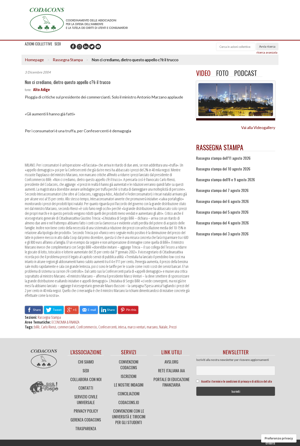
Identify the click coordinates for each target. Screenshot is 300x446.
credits (270, 443)
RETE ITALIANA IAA (171, 370)
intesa (122, 327)
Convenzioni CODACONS (128, 364)
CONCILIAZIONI (128, 393)
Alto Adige (41, 89)
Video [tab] (203, 73)
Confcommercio (86, 327)
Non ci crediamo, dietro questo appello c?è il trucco (67, 82)
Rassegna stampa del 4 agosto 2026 (222, 223)
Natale (163, 327)
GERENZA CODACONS (85, 420)
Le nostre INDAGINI (128, 385)
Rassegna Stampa (68, 59)
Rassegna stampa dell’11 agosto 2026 (223, 158)
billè (37, 327)
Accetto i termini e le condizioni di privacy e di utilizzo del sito (236, 381)
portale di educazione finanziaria (172, 382)
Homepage (34, 59)
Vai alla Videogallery (258, 127)
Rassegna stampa (219, 147)
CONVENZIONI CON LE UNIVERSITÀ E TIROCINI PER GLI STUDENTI (128, 416)
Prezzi (173, 327)
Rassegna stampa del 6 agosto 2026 (222, 201)
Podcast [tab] (245, 73)
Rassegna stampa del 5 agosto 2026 (222, 212)
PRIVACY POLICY (86, 411)
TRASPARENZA (85, 428)
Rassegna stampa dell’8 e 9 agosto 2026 (225, 179)
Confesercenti (107, 327)
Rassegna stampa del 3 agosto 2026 (222, 233)
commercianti (66, 327)
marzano (152, 327)
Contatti (85, 388)
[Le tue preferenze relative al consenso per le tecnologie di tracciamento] (278, 438)
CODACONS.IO (128, 402)
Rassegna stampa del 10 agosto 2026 (223, 169)
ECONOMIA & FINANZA (65, 322)
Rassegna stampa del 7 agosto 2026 (222, 190)
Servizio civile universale (86, 399)
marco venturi (136, 327)
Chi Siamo (86, 362)
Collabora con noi (85, 379)
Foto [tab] (222, 73)
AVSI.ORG (171, 362)
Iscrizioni (128, 376)
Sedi (86, 370)
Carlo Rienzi (48, 327)
